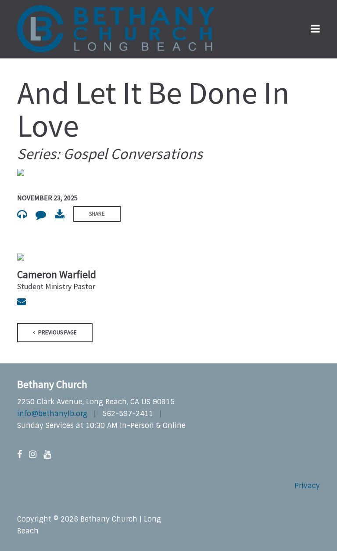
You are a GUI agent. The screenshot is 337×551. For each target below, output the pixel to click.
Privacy (307, 485)
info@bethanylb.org (52, 413)
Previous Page (57, 332)
